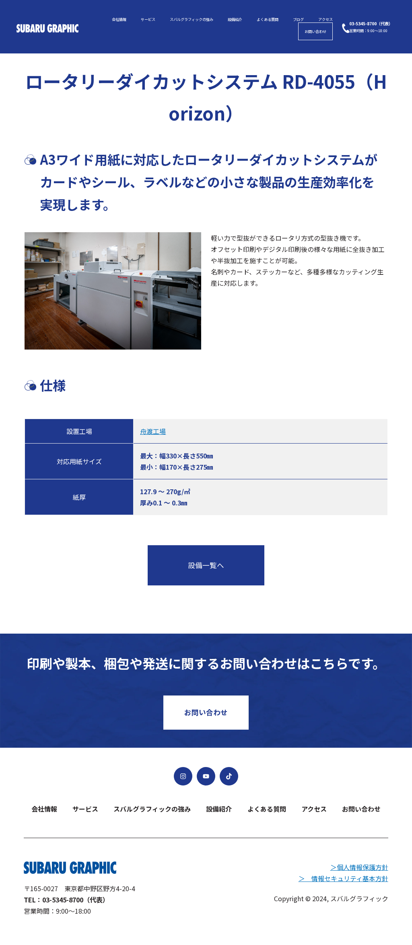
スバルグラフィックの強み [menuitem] (152, 809)
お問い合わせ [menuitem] (361, 809)
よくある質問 (267, 19)
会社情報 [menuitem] (44, 809)
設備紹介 (235, 19)
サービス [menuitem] (85, 809)
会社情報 (119, 19)
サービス (148, 19)
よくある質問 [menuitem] (266, 809)
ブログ (298, 19)
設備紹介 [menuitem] (219, 809)
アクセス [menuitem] (314, 809)
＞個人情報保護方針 (359, 867)
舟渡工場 (153, 431)
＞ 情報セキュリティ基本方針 (343, 878)
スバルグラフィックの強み (191, 19)
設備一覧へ (206, 565)
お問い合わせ (315, 31)
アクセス (325, 19)
